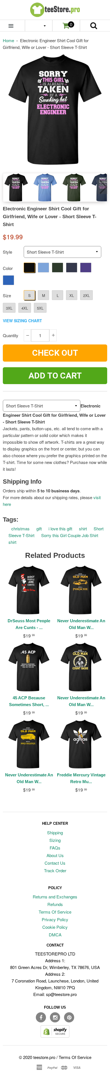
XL (71, 295)
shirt (83, 528)
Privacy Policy (55, 919)
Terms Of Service (55, 912)
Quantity (10, 335)
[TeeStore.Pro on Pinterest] (69, 1017)
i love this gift (60, 528)
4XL (24, 308)
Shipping (55, 832)
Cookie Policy (55, 927)
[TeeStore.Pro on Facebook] (41, 1017)
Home (8, 40)
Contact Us (55, 863)
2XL (86, 295)
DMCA (55, 934)
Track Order (55, 870)
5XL (40, 308)
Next (102, 187)
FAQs (55, 848)
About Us (55, 855)
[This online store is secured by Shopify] (55, 1036)
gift (39, 528)
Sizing (55, 840)
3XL (9, 308)
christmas (20, 528)
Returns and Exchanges (55, 897)
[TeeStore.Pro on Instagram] (55, 1017)
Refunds (55, 904)
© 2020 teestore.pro (37, 1057)
